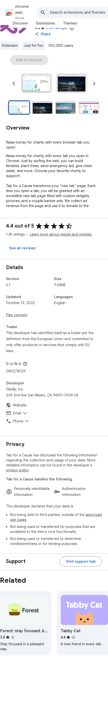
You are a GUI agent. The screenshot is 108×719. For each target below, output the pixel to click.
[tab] (20, 23)
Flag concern (16, 315)
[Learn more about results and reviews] (25, 364)
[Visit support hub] (81, 561)
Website (19, 405)
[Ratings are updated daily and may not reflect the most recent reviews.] (72, 28)
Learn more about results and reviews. (61, 234)
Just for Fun (33, 45)
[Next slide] (94, 84)
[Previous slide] (14, 84)
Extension (10, 45)
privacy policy (17, 470)
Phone (18, 421)
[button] (36, 83)
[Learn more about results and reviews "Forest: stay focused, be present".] (13, 637)
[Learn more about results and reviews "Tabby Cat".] (73, 637)
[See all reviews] (22, 248)
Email (17, 413)
